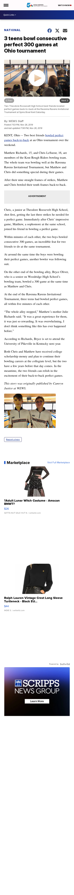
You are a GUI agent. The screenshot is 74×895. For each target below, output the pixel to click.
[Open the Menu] (6, 5)
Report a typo (13, 439)
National (12, 30)
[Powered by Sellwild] (65, 664)
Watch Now (64, 5)
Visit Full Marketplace (58, 462)
